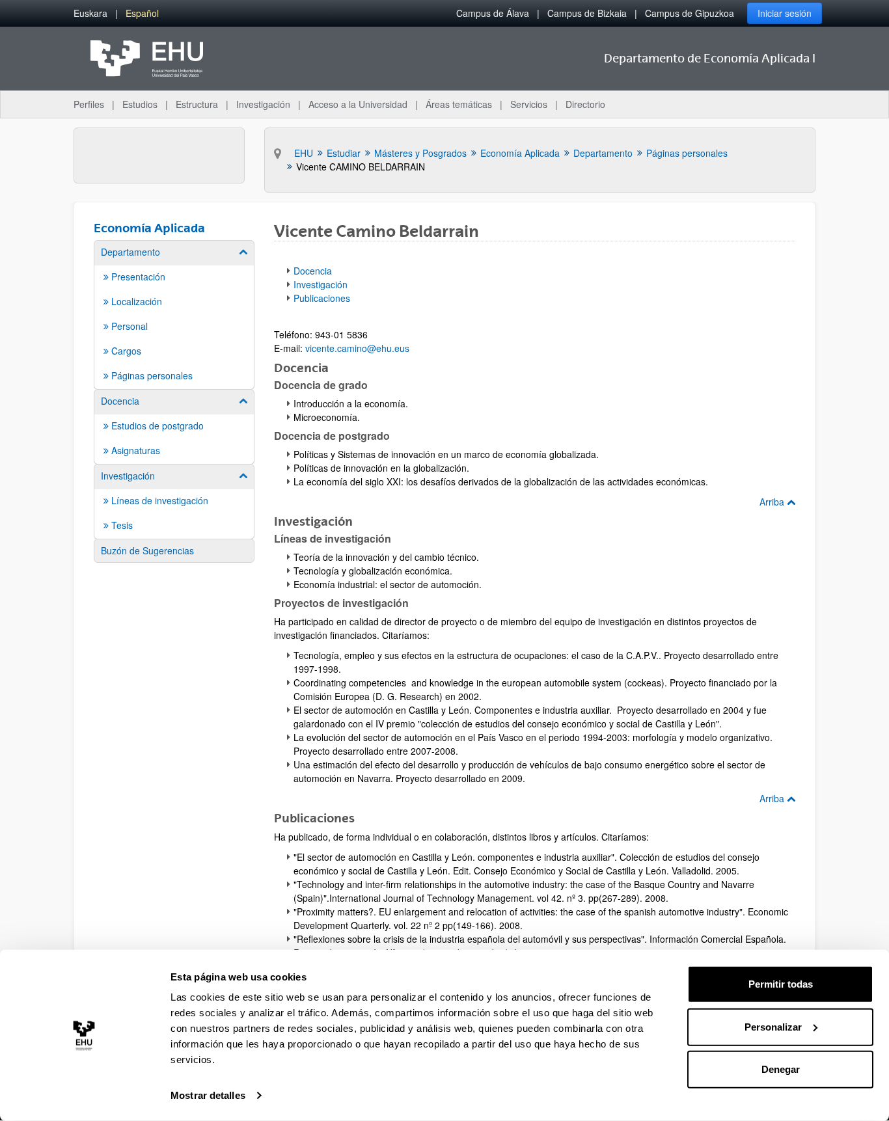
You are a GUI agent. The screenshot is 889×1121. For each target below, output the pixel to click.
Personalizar (773, 1026)
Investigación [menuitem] (263, 104)
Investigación (321, 284)
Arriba (773, 501)
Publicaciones (322, 297)
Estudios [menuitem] (139, 104)
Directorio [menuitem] (585, 104)
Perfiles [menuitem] (89, 104)
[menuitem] (90, 13)
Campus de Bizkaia (587, 13)
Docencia (313, 270)
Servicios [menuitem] (528, 104)
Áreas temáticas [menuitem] (459, 104)
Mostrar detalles (208, 1095)
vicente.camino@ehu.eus (357, 348)
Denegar (780, 1069)
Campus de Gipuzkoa (689, 13)
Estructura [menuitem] (197, 104)
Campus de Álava (492, 13)
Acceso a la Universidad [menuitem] (357, 104)
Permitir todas (780, 984)
